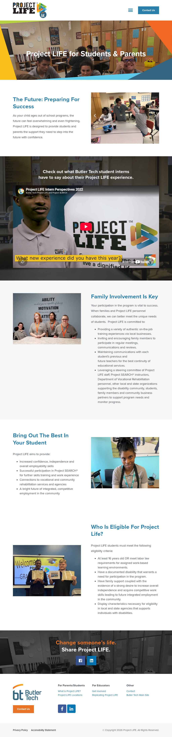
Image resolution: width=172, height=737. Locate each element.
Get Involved (99, 691)
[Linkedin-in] (71, 709)
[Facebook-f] (62, 709)
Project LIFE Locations (70, 695)
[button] (130, 10)
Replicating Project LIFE (105, 695)
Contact (130, 691)
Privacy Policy (20, 730)
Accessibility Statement (43, 730)
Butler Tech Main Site (137, 695)
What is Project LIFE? (69, 691)
